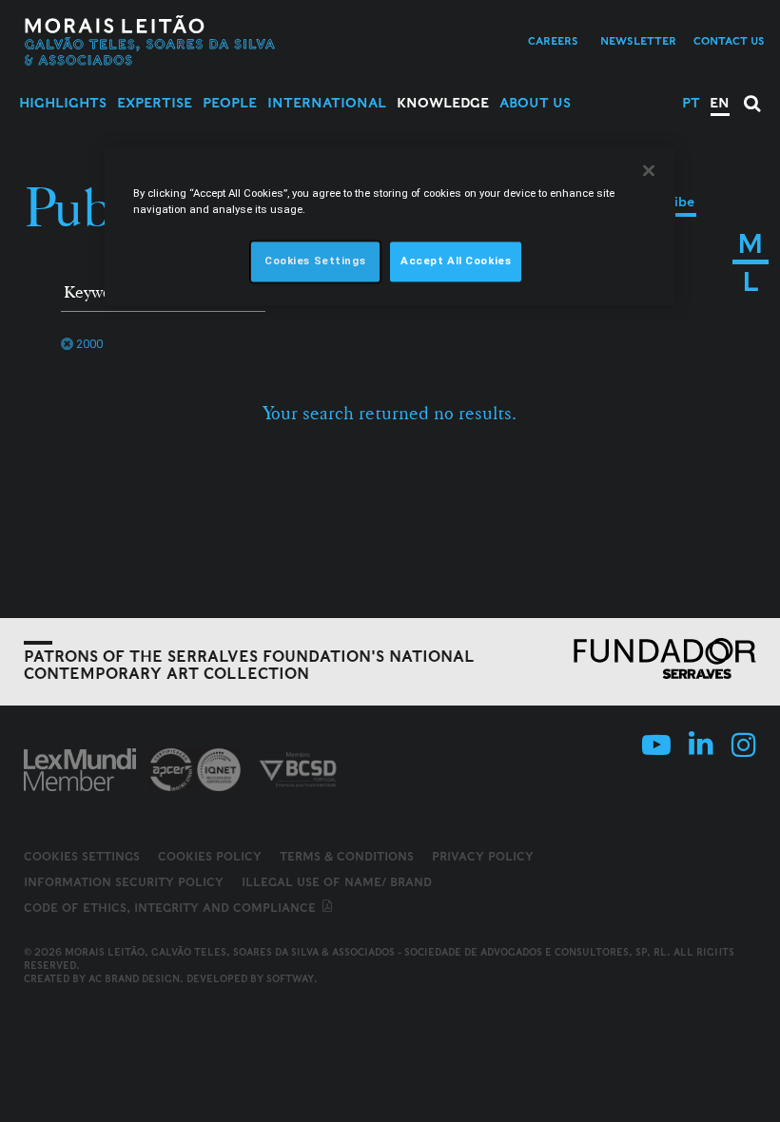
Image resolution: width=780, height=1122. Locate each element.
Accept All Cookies (455, 261)
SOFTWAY (290, 978)
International (326, 102)
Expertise (154, 102)
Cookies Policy (210, 856)
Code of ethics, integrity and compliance (172, 907)
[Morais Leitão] (151, 40)
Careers (553, 41)
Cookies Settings (82, 856)
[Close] (649, 170)
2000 (89, 344)
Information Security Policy (124, 882)
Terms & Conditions (347, 856)
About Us (535, 102)
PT (691, 102)
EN (720, 102)
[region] (390, 226)
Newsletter (638, 41)
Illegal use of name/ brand (337, 882)
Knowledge (443, 102)
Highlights (63, 102)
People (230, 102)
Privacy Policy (483, 856)
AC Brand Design (134, 978)
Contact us (729, 41)
